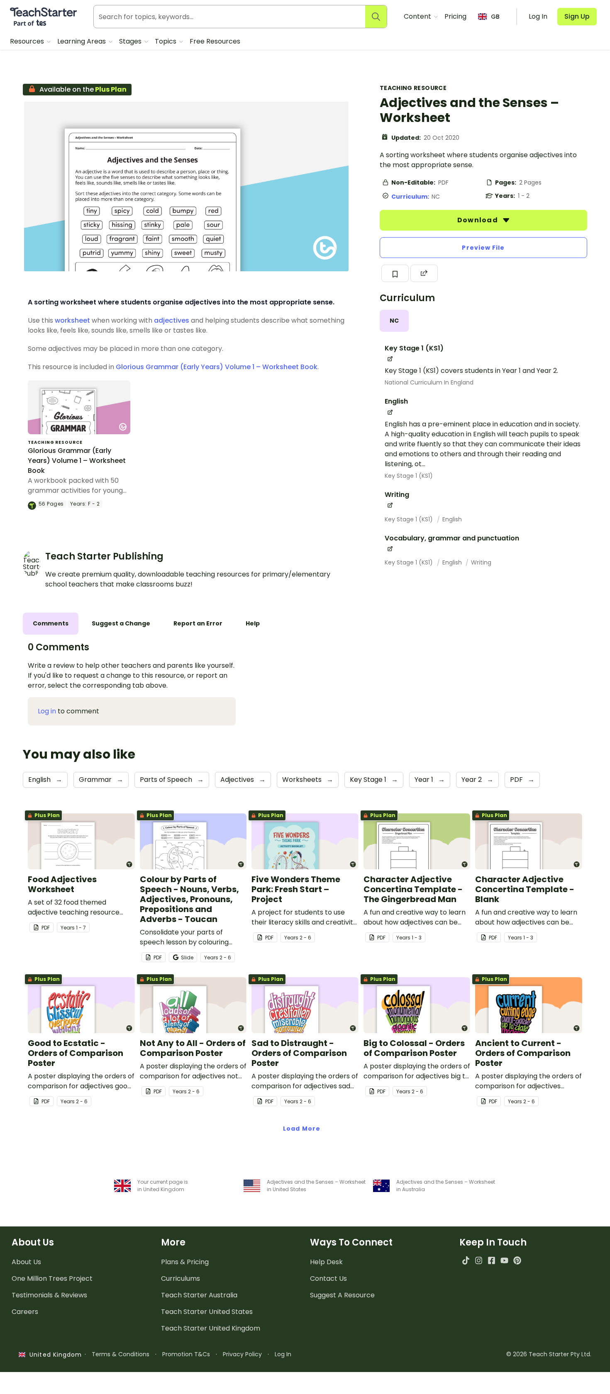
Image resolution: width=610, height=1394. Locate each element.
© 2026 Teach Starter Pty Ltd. (548, 1354)
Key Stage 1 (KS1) (409, 476)
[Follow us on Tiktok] (465, 1260)
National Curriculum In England (429, 382)
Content (418, 16)
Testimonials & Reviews (49, 1295)
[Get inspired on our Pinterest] (517, 1260)
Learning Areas (82, 41)
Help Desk (326, 1262)
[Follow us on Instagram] (478, 1260)
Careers (25, 1311)
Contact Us (328, 1278)
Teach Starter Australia (199, 1295)
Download (478, 220)
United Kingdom (53, 1354)
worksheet (72, 320)
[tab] (394, 321)
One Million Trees (52, 1278)
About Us (26, 1262)
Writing (481, 562)
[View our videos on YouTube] (504, 1260)
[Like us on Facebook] (491, 1260)
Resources (28, 41)
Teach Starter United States (207, 1311)
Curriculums (180, 1278)
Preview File (483, 247)
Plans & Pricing (185, 1262)
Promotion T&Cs (186, 1354)
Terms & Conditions (120, 1354)
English (452, 519)
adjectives (171, 320)
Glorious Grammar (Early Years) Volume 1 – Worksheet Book (216, 367)
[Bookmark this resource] (395, 273)
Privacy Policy (242, 1354)
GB (495, 16)
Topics (166, 41)
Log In (283, 1354)
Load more (301, 1128)
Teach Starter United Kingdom (210, 1328)
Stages (131, 41)
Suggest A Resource (342, 1295)
